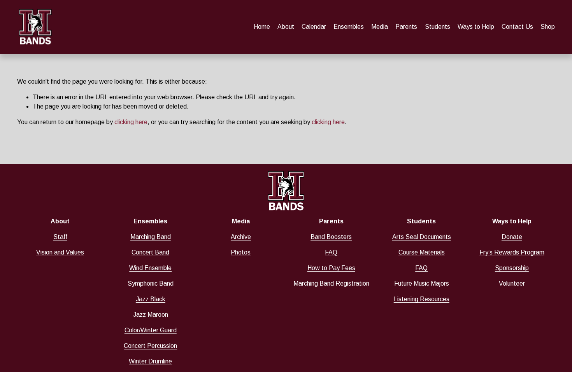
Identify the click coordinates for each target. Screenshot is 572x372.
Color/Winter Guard (151, 330)
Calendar (314, 26)
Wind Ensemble (150, 268)
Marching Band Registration (331, 283)
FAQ (331, 252)
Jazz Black (150, 299)
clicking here (130, 122)
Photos (241, 252)
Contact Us (517, 26)
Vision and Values (60, 252)
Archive (241, 236)
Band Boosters (331, 236)
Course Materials (421, 252)
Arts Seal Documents (421, 236)
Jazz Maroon (150, 314)
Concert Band (150, 252)
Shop (547, 26)
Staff (60, 236)
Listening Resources (421, 299)
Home (262, 26)
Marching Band (150, 236)
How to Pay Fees (331, 268)
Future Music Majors (421, 283)
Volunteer (512, 283)
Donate (512, 236)
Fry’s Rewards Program (511, 252)
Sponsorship (512, 268)
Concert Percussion (150, 345)
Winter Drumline (150, 361)
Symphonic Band (151, 283)
